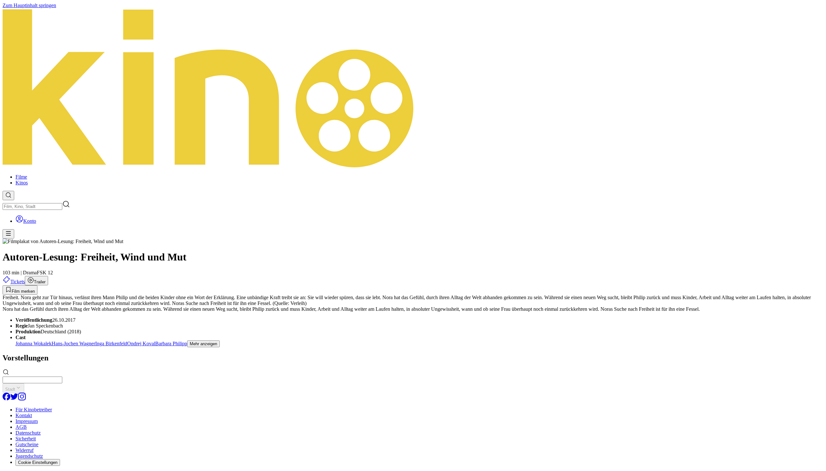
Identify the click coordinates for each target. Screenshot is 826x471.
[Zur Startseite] (413, 88)
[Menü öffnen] (8, 234)
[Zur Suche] (8, 195)
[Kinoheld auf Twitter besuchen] (14, 398)
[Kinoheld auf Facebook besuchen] (6, 398)
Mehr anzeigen (203, 343)
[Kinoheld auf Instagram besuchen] (22, 398)
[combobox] (32, 206)
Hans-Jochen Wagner (73, 343)
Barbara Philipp (171, 343)
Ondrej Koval (141, 343)
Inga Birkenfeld (111, 343)
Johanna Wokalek (33, 343)
